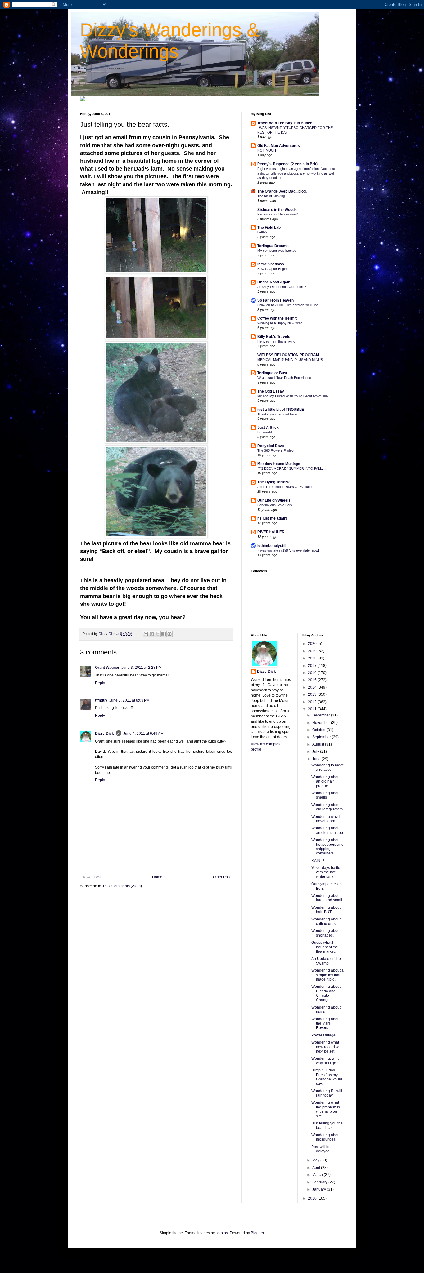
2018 (313, 658)
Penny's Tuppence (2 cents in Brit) (287, 164)
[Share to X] (158, 634)
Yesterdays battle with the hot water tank (325, 872)
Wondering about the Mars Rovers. (326, 1023)
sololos (222, 1233)
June (317, 759)
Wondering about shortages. (326, 933)
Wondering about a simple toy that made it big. (327, 975)
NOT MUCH (266, 150)
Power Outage (323, 1035)
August (318, 744)
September (322, 737)
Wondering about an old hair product (326, 781)
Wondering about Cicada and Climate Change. (326, 993)
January (319, 1189)
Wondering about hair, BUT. (326, 909)
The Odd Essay (270, 391)
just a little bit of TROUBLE (280, 409)
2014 (313, 687)
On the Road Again (273, 282)
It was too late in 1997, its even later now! (288, 550)
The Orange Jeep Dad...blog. (282, 191)
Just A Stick (268, 427)
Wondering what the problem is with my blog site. (325, 1109)
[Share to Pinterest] (169, 634)
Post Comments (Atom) (122, 886)
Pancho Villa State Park (274, 505)
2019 (313, 651)
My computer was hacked (276, 250)
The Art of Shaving (271, 196)
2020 (313, 643)
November (321, 723)
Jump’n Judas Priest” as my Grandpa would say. (326, 1077)
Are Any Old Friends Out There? (281, 287)
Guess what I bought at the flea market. (324, 947)
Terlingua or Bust (272, 373)
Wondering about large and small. (327, 898)
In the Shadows (270, 264)
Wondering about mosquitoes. (326, 1137)
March (318, 1175)
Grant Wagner (107, 667)
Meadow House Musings (278, 464)
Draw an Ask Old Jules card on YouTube (287, 305)
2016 (313, 673)
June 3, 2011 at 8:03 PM (129, 700)
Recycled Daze (270, 446)
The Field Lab (269, 227)
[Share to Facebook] (163, 634)
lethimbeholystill (271, 545)
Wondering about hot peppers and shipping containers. (327, 846)
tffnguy (101, 700)
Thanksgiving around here (277, 414)
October (319, 730)
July (316, 751)
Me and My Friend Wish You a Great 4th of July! (293, 396)
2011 (313, 709)
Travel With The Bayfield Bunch (284, 123)
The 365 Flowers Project (275, 450)
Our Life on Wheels (274, 500)
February (320, 1182)
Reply (100, 683)
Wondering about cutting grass (326, 921)
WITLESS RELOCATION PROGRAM (288, 355)
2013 (313, 694)
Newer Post (91, 877)
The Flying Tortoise (274, 482)
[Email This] (146, 634)
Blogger (257, 1233)
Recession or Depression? (277, 214)
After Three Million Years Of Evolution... (286, 487)
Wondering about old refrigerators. (327, 807)
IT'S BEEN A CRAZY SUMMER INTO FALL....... (292, 468)
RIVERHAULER (271, 532)
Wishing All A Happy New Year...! (281, 323)
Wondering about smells (326, 795)
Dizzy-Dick (104, 733)
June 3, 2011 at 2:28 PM (141, 667)
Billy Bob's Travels (273, 337)
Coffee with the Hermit (277, 318)
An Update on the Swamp (326, 960)
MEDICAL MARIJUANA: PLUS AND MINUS (290, 359)
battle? (262, 232)
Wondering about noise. (326, 1009)
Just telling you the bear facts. (327, 1125)
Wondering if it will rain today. (326, 1093)
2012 (313, 702)
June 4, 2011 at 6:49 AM (143, 733)
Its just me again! (272, 518)
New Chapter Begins (272, 269)
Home (157, 877)
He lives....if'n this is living (276, 341)
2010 (313, 1198)
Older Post (222, 877)
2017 (313, 665)
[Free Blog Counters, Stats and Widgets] (82, 100)
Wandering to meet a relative (327, 767)
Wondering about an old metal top (327, 830)
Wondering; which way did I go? (326, 1060)
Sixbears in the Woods (277, 209)
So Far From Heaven (275, 300)
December (321, 715)
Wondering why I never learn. (325, 818)
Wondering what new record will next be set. (326, 1046)
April (316, 1167)
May (316, 1160)
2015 (313, 680)
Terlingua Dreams (273, 246)
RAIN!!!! (317, 860)
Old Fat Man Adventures (278, 146)
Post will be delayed (321, 1149)
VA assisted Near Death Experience (284, 377)
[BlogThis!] (152, 634)
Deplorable (265, 432)
